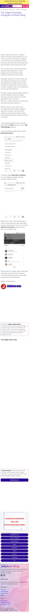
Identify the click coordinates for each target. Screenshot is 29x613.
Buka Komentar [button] (14, 480)
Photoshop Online (5, 602)
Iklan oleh (6, 532)
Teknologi (14, 557)
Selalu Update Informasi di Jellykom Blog (15, 1)
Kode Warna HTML (6, 604)
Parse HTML (4, 600)
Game (14, 544)
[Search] (20, 6)
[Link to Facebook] (1, 575)
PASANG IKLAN (14, 534)
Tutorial (19, 286)
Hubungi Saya (4, 591)
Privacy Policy (4, 593)
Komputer (14, 547)
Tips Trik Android (12, 286)
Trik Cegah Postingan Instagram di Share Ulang (13, 13)
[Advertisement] (14, 39)
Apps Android (14, 541)
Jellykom (11, 284)
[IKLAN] (14, 521)
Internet (14, 554)
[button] (26, 6)
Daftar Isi (3, 595)
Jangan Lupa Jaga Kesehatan (15, 3)
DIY (14, 560)
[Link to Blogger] (4, 575)
